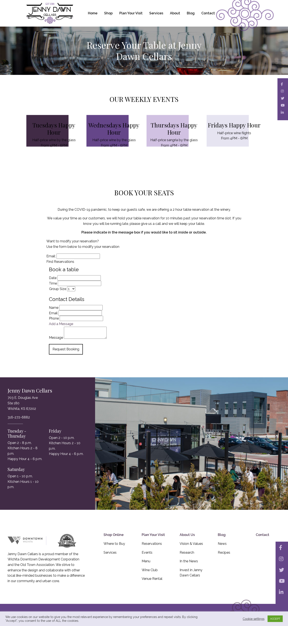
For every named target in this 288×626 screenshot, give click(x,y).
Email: (51, 256)
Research (187, 552)
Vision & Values (191, 544)
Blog (191, 13)
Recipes (224, 552)
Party (53, 289)
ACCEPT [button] (275, 618)
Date (53, 278)
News (222, 544)
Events (147, 552)
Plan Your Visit (131, 13)
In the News (189, 561)
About (175, 13)
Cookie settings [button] (253, 619)
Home (92, 13)
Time (53, 283)
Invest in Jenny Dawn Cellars (191, 572)
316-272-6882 (19, 417)
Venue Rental (152, 579)
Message (56, 338)
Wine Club (150, 570)
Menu (146, 561)
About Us (187, 535)
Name (53, 308)
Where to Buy (114, 544)
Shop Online (114, 535)
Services (156, 13)
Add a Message (61, 324)
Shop (108, 13)
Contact (208, 13)
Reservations (152, 544)
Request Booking (65, 349)
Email (53, 313)
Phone (54, 318)
